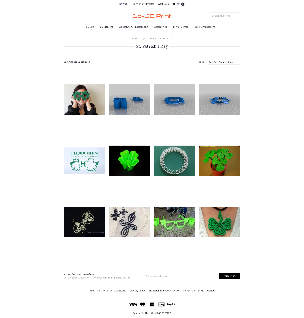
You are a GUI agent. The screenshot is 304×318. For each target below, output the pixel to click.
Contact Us (189, 290)
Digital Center (181, 26)
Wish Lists (163, 3)
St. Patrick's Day (165, 38)
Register (149, 3)
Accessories (161, 26)
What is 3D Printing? (114, 290)
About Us (95, 290)
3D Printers (107, 26)
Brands (210, 290)
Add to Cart (84, 118)
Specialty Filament (205, 26)
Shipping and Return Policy (164, 290)
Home (134, 38)
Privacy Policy (137, 290)
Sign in (137, 3)
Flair (147, 313)
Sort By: (213, 62)
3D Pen (90, 26)
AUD (125, 3)
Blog (200, 290)
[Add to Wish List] (101, 86)
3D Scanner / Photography (134, 26)
